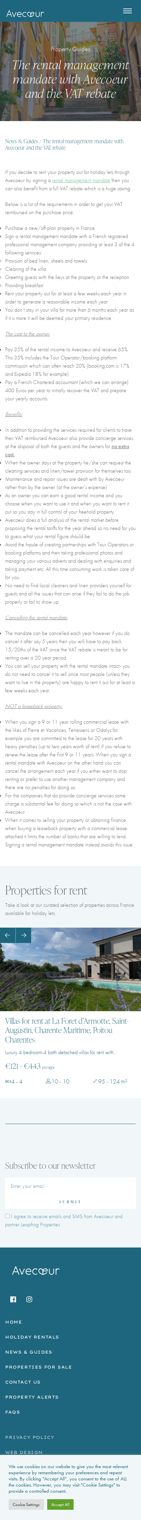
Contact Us (23, 1382)
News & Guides (21, 141)
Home (13, 1322)
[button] (7, 935)
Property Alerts (32, 1397)
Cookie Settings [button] (26, 1504)
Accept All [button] (60, 1504)
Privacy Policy (29, 1437)
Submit (70, 1201)
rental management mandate (81, 180)
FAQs (12, 1412)
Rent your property (23, 293)
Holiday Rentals (32, 1337)
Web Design (24, 1452)
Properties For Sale (38, 1367)
